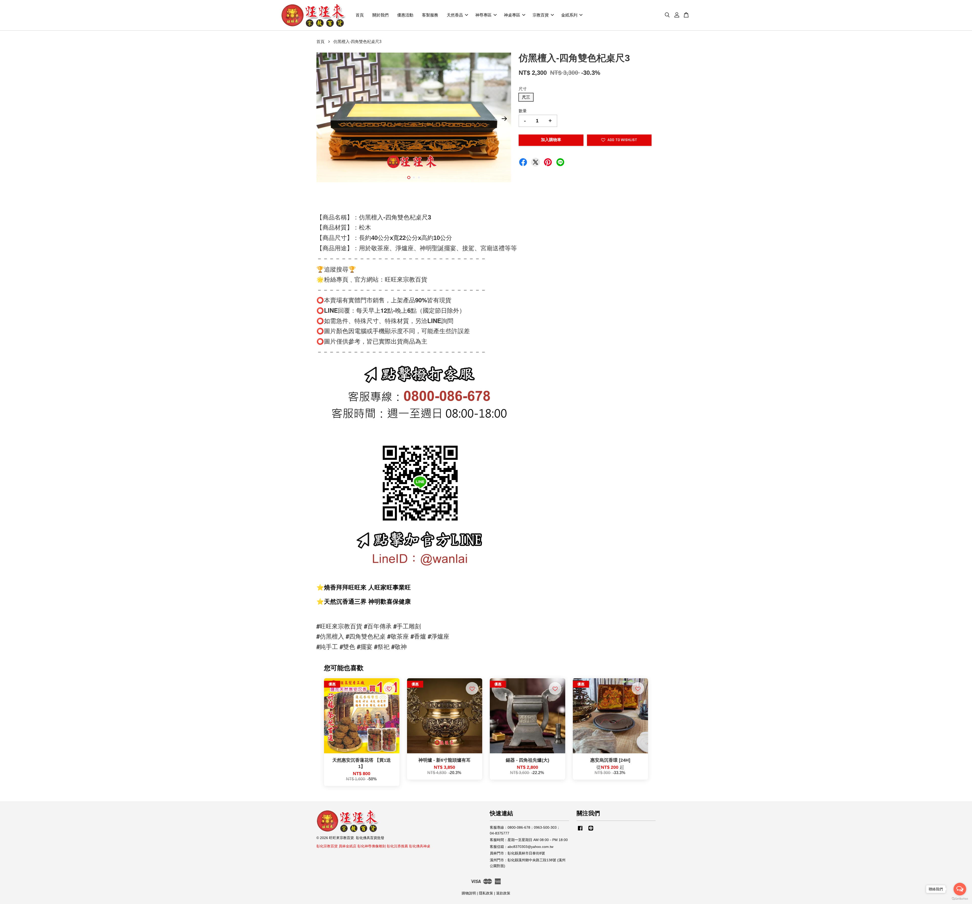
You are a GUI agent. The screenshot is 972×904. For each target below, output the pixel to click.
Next (504, 118)
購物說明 (469, 893)
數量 (523, 111)
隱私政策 (486, 893)
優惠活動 (405, 15)
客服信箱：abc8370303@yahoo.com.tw (521, 847)
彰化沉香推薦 (397, 846)
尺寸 (523, 89)
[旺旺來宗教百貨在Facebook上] (580, 830)
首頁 (360, 15)
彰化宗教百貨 (327, 846)
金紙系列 (569, 15)
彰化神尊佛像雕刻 (371, 846)
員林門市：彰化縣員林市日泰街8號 (517, 853)
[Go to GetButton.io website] (960, 898)
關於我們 (380, 15)
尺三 (526, 97)
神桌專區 (512, 15)
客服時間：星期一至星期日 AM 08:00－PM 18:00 (529, 840)
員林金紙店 (347, 846)
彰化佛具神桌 (419, 846)
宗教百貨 (541, 15)
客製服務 (430, 15)
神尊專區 (483, 15)
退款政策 (503, 893)
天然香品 (455, 15)
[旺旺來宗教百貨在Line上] (590, 830)
